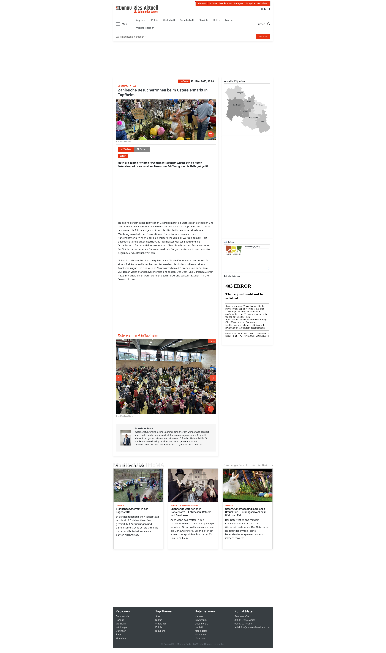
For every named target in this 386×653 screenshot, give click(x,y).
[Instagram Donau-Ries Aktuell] (261, 8)
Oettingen (121, 630)
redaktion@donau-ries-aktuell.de (251, 627)
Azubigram (239, 3)
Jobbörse (212, 3)
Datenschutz (201, 623)
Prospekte (250, 3)
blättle (229, 20)
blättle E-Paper (232, 276)
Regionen (141, 20)
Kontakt (199, 627)
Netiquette (200, 634)
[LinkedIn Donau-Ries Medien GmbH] (269, 8)
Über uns (200, 638)
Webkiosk (202, 3)
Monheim (121, 623)
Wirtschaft (169, 20)
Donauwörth (122, 616)
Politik (154, 20)
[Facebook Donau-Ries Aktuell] (265, 8)
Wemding (121, 638)
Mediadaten (262, 3)
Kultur (216, 20)
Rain (118, 634)
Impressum (201, 620)
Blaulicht (204, 20)
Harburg (120, 620)
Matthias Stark (144, 428)
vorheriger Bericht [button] (236, 465)
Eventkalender (225, 3)
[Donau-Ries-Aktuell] (137, 9)
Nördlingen (122, 627)
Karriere (199, 616)
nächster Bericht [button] (261, 465)
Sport (158, 616)
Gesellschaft (187, 20)
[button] (136, 378)
